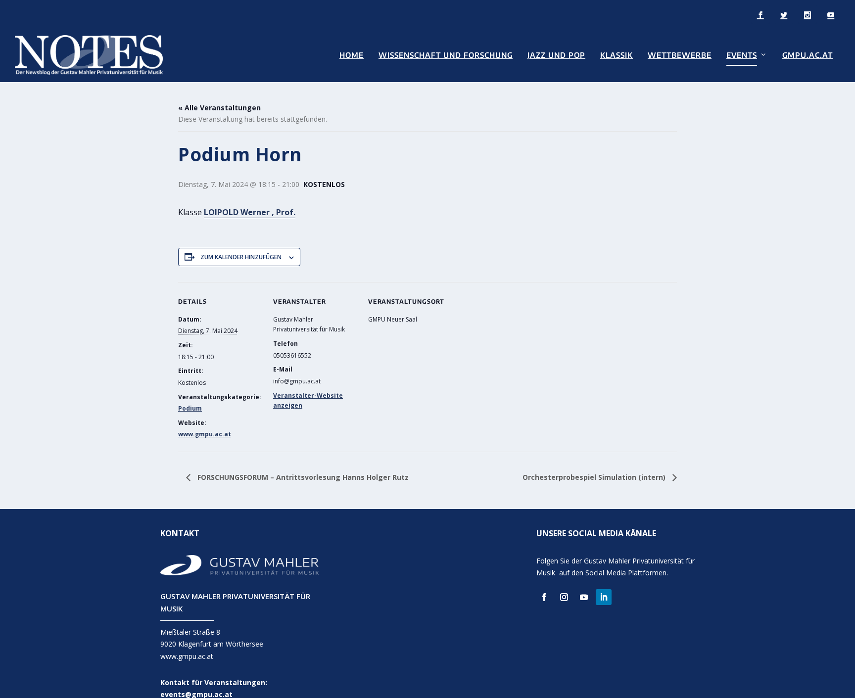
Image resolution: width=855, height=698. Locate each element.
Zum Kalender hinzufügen (241, 257)
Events (741, 55)
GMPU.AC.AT (807, 55)
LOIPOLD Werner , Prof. (249, 212)
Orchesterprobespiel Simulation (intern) (594, 477)
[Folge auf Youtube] (584, 597)
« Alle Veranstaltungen (219, 107)
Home (351, 55)
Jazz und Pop (556, 55)
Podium (190, 408)
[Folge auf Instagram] (564, 597)
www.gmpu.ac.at (204, 434)
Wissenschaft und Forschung (446, 55)
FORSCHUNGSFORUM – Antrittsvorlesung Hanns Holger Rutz (302, 477)
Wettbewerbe (680, 55)
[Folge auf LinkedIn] (604, 597)
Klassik (616, 55)
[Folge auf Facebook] (544, 597)
